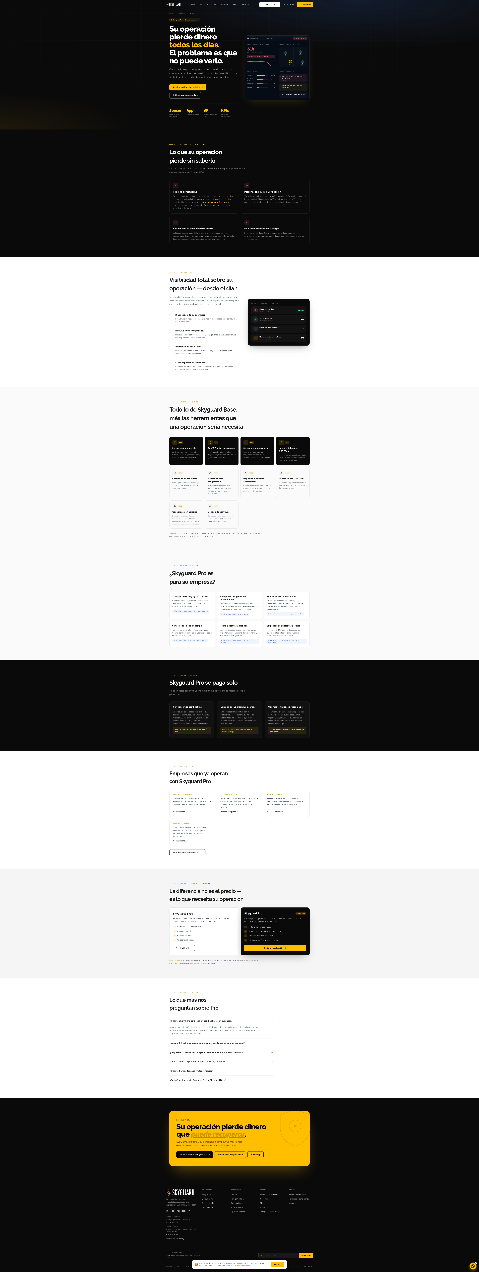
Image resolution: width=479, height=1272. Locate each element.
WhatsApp (255, 1154)
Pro (201, 4)
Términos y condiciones (299, 1199)
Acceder (290, 4)
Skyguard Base (208, 1195)
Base (193, 4)
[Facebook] (173, 1211)
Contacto (245, 4)
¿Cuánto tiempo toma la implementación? (192, 1071)
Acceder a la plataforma (269, 1195)
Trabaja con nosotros (268, 1212)
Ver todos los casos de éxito (186, 852)
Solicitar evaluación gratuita (186, 87)
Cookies (292, 1203)
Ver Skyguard (182, 948)
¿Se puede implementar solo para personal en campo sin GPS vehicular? (207, 1052)
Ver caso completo (180, 812)
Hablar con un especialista (185, 95)
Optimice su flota (238, 1212)
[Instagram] (168, 1211)
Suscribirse (306, 1255)
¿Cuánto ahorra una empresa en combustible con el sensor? (201, 1021)
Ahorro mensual (237, 1207)
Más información (243, 1266)
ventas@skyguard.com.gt (175, 1239)
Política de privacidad (297, 1195)
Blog (235, 4)
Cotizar (234, 1195)
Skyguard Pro (207, 1199)
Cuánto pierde (236, 1203)
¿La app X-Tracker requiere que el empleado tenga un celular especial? (207, 1043)
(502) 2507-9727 (172, 1222)
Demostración (207, 1207)
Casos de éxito (208, 1203)
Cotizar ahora (305, 4)
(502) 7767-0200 (172, 1234)
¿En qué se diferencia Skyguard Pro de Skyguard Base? (198, 1080)
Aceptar (277, 1264)
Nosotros (224, 4)
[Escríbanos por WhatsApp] (473, 1266)
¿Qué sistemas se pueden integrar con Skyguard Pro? (197, 1061)
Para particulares (237, 1199)
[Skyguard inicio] (173, 4)
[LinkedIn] (178, 1211)
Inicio (171, 13)
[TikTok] (189, 1211)
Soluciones (211, 4)
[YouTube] (183, 1211)
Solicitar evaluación (273, 948)
